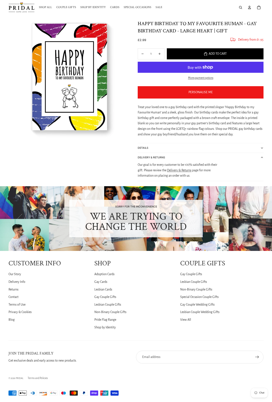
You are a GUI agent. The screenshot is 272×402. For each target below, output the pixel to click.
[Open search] (240, 7)
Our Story (14, 274)
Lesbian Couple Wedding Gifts (200, 312)
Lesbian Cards (103, 289)
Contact (13, 297)
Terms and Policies (38, 378)
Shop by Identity (105, 327)
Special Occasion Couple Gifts (199, 297)
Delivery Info (16, 281)
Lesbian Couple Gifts (107, 304)
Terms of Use (17, 304)
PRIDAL (19, 378)
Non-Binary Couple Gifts (110, 312)
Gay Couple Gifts (105, 297)
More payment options (200, 77)
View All (185, 319)
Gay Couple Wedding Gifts (197, 304)
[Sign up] (257, 357)
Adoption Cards (104, 274)
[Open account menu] (249, 7)
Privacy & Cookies (20, 312)
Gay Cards (100, 281)
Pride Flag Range (105, 319)
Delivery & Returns (151, 157)
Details (143, 147)
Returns (13, 289)
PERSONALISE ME (200, 92)
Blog (11, 319)
